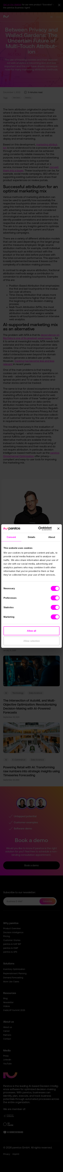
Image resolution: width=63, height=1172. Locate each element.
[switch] (55, 597)
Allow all (31, 630)
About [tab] (51, 537)
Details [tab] (31, 537)
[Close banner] (58, 529)
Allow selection (31, 640)
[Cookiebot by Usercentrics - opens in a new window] (39, 529)
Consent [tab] (11, 537)
